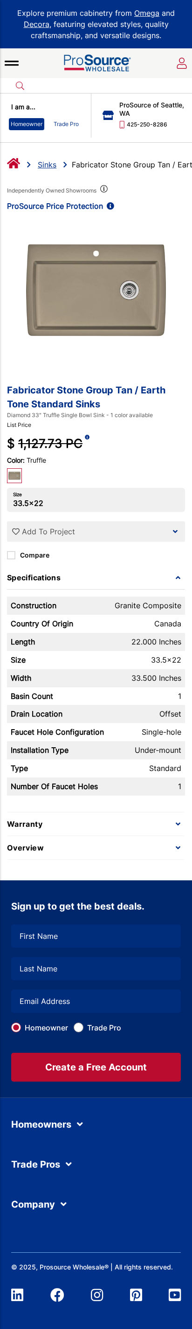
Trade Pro (104, 1027)
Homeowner (46, 1027)
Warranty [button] (24, 824)
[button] (12, 63)
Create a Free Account (96, 1067)
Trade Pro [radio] (66, 123)
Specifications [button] (34, 577)
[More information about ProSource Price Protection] (108, 206)
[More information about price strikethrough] (87, 443)
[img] (103, 190)
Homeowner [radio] (26, 123)
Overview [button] (25, 847)
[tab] (96, 577)
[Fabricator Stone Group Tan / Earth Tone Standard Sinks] (96, 290)
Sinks (47, 164)
